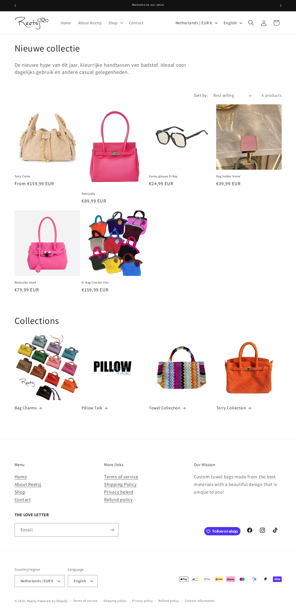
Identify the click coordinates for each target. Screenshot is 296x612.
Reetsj (32, 601)
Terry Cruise (22, 176)
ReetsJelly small (25, 282)
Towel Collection (165, 407)
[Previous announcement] (15, 5)
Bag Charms (26, 407)
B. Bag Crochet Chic (95, 282)
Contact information (200, 601)
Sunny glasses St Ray (163, 176)
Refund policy (118, 500)
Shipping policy (114, 601)
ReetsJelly (88, 194)
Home (21, 477)
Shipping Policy (120, 484)
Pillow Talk (92, 407)
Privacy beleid (118, 492)
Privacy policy (142, 601)
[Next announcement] (281, 5)
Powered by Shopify (52, 601)
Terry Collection (231, 407)
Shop (20, 492)
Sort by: (201, 95)
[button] (115, 23)
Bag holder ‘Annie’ (228, 176)
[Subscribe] (112, 530)
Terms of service (121, 477)
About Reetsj (28, 484)
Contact (23, 500)
